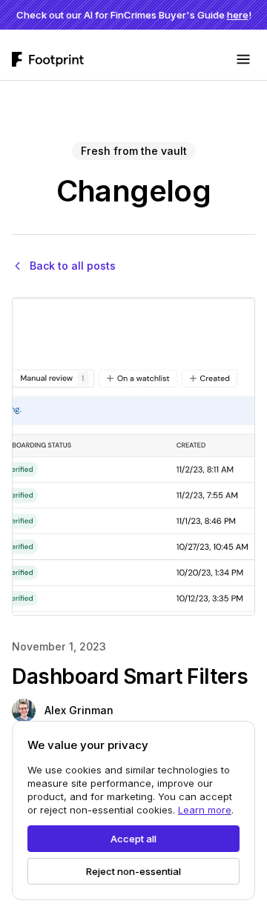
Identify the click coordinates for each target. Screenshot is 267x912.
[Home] (48, 59)
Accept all (133, 839)
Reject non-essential (133, 871)
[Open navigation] (243, 59)
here (237, 15)
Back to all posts (73, 265)
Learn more (204, 810)
